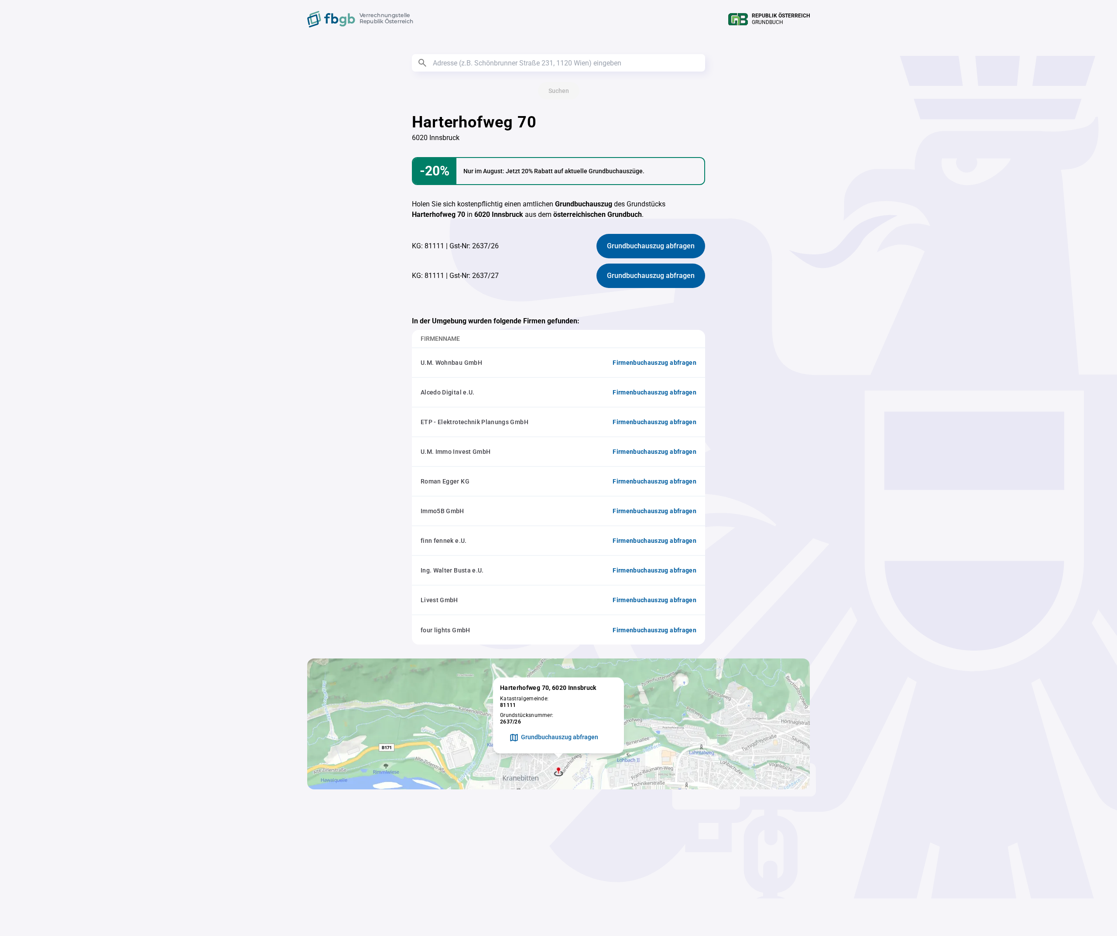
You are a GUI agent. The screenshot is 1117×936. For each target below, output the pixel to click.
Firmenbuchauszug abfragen (654, 362)
